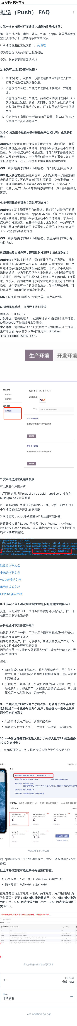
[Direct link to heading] (65, 26)
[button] (73, 12)
